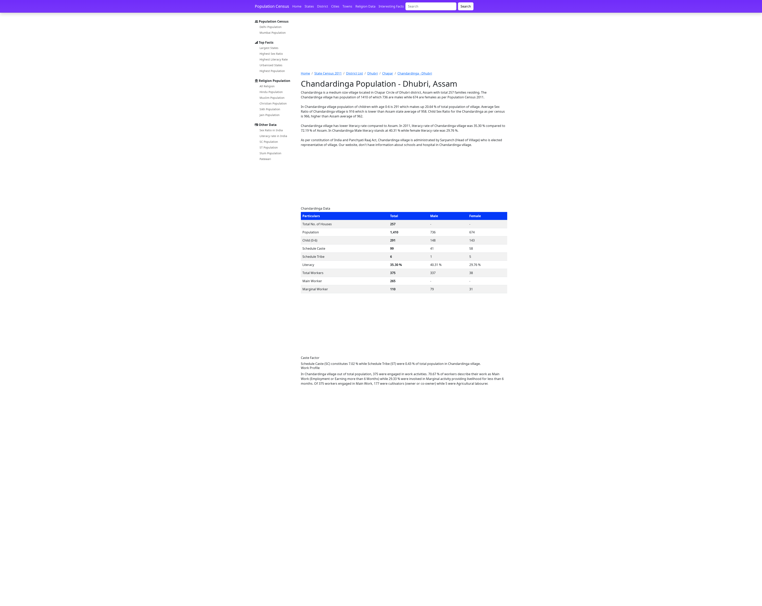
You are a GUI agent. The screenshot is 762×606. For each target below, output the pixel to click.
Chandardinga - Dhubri (414, 73)
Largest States (269, 48)
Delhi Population (271, 27)
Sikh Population (270, 109)
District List (354, 73)
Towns (347, 6)
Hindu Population (271, 92)
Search (466, 6)
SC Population (269, 142)
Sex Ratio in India (271, 130)
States (309, 6)
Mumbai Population (273, 33)
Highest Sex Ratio (271, 54)
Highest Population (272, 71)
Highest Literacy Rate (274, 59)
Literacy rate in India (273, 136)
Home (296, 6)
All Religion (267, 86)
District (322, 6)
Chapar (387, 73)
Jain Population (270, 115)
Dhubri (372, 73)
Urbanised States (271, 65)
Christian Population (273, 103)
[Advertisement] (404, 44)
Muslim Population (272, 98)
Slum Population (270, 153)
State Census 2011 (328, 73)
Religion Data (365, 6)
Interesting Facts (391, 6)
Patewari (265, 159)
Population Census (272, 6)
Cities (335, 6)
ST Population (269, 147)
